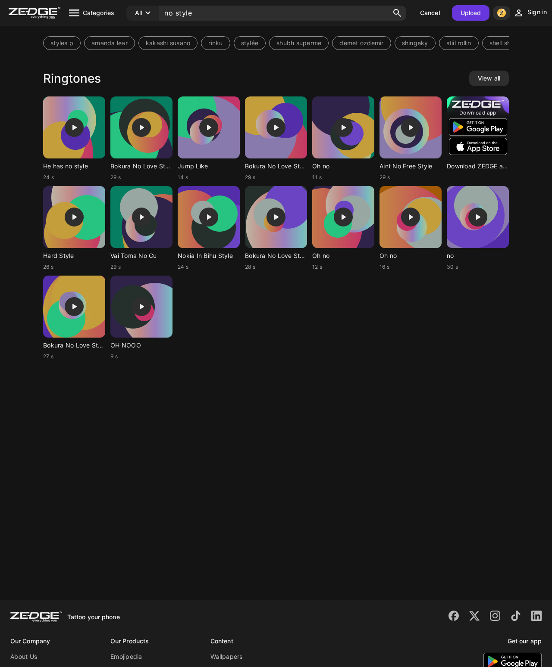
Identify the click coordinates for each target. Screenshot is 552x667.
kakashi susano (168, 43)
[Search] (397, 13)
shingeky (415, 43)
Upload (471, 12)
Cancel (430, 12)
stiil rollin (458, 43)
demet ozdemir (361, 43)
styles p (61, 43)
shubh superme (298, 43)
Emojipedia (126, 656)
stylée (250, 43)
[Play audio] (74, 127)
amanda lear (109, 43)
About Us (23, 656)
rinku (215, 43)
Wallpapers (226, 656)
